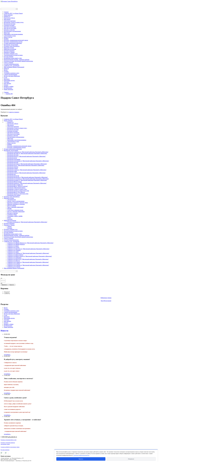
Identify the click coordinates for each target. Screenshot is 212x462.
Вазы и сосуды (8, 37)
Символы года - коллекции (11, 65)
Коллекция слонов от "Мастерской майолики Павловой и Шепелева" (27, 170)
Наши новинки (8, 15)
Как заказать (7, 83)
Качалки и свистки (9, 29)
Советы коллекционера (10, 74)
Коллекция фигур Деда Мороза (16, 192)
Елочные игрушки (9, 25)
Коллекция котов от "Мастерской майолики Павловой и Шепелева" (26, 156)
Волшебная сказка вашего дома (13, 58)
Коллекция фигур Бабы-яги (15, 184)
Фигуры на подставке (10, 28)
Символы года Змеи (13, 251)
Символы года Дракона (14, 250)
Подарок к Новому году (11, 53)
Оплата (6, 85)
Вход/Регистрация (106, 300)
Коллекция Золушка (9, 24)
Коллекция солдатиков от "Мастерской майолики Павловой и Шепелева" (28, 178)
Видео (6, 70)
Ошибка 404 (9, 93)
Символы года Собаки (13, 263)
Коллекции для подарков (11, 44)
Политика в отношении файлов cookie (8, 439)
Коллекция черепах (12, 167)
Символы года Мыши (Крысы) (16, 244)
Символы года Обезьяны (14, 257)
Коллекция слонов (12, 168)
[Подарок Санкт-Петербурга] (9, 1)
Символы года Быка (13, 246)
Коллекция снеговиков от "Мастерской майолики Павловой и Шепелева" (28, 161)
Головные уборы (12, 214)
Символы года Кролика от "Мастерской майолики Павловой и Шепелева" (28, 249)
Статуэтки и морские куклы (15, 210)
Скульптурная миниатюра (11, 64)
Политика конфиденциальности (81, 455)
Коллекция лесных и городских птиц (17, 193)
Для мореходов (11, 199)
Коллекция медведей (13, 175)
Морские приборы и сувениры (16, 204)
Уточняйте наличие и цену (11, 73)
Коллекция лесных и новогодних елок (18, 190)
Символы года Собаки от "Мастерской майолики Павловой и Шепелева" (28, 262)
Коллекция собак (12, 171)
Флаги (9, 217)
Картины (9, 219)
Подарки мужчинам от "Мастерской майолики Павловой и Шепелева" (27, 222)
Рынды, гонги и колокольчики (15, 201)
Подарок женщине (9, 50)
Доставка (6, 82)
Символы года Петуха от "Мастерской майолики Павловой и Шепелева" (28, 259)
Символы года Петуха (13, 260)
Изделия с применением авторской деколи (16, 40)
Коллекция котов (12, 158)
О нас (5, 77)
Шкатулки (7, 32)
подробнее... (7, 354)
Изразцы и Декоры (9, 52)
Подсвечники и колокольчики (12, 31)
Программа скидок (9, 80)
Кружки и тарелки (12, 213)
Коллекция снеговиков (13, 159)
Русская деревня (8, 56)
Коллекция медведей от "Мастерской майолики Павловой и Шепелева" (27, 177)
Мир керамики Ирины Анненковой (14, 67)
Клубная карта (8, 88)
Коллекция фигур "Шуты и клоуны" (17, 186)
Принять (81, 459)
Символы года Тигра (13, 247)
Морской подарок (9, 47)
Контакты (7, 79)
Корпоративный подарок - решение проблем (16, 59)
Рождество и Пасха (9, 18)
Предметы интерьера (10, 26)
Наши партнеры (8, 89)
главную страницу (14, 112)
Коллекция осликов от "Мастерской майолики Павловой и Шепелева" (27, 180)
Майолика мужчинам (10, 49)
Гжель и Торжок (8, 62)
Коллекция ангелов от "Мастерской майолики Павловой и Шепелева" (27, 164)
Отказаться (131, 459)
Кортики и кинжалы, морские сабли (17, 202)
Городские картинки (10, 21)
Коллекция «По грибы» (14, 195)
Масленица (7, 19)
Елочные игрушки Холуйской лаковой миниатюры (18, 61)
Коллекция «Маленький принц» (16, 187)
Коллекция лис (11, 174)
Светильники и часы (10, 35)
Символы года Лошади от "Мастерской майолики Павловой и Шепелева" (28, 253)
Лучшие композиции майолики (13, 43)
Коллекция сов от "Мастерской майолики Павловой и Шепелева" (25, 165)
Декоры (9, 226)
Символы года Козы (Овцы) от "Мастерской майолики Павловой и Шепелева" (29, 256)
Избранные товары (106, 297)
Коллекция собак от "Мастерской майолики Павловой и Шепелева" (26, 172)
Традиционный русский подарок (13, 55)
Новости (6, 68)
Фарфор (6, 38)
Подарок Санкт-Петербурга (12, 46)
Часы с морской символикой (15, 207)
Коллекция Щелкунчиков (14, 181)
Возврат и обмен (8, 86)
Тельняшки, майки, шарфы (14, 216)
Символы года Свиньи (13, 266)
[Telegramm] (6, 454)
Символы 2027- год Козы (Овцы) (13, 13)
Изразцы (9, 228)
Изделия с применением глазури (13, 41)
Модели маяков (11, 205)
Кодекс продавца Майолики (12, 76)
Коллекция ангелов (12, 162)
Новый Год (7, 16)
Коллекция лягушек (12, 155)
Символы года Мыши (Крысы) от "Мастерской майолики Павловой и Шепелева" (30, 243)
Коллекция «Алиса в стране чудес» (14, 22)
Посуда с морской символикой (16, 211)
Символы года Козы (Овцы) (15, 254)
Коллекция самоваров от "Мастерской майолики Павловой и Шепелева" (27, 152)
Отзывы (6, 71)
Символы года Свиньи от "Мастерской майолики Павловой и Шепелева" (28, 265)
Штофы (9, 208)
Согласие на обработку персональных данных (10, 447)
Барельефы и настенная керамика (13, 34)
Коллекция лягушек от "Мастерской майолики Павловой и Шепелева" (27, 153)
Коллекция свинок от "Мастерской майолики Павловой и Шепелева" (27, 183)
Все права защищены (5, 449)
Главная (6, 12)
